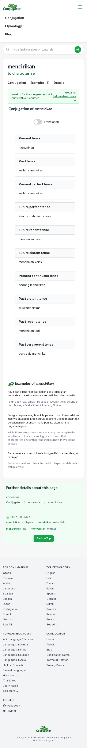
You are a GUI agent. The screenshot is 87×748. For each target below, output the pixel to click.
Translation (51, 122)
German (8, 619)
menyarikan (43, 528)
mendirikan (51, 522)
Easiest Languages (15, 670)
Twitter (11, 710)
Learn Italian (10, 685)
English (7, 598)
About (50, 644)
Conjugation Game (58, 654)
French (7, 614)
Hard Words (10, 675)
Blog (8, 34)
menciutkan (19, 522)
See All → (9, 624)
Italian (50, 588)
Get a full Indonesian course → (64, 96)
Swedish (51, 609)
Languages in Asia (14, 659)
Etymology (13, 26)
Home (50, 639)
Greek (7, 572)
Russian (8, 578)
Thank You (9, 680)
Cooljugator (13, 502)
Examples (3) (39, 82)
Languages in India (14, 649)
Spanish (8, 593)
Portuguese (10, 609)
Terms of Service (57, 659)
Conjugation (14, 18)
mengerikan (16, 528)
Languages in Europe (16, 654)
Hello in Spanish (13, 665)
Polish (50, 619)
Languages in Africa (15, 644)
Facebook (13, 705)
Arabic (7, 583)
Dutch (6, 603)
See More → (11, 690)
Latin (49, 578)
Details (59, 82)
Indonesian (34, 502)
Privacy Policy (55, 665)
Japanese (9, 588)
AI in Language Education (18, 639)
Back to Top (44, 538)
